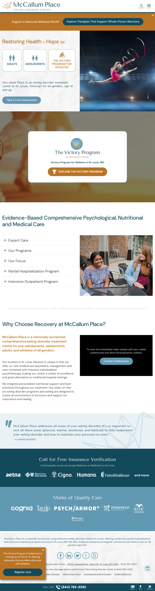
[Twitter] (77, 556)
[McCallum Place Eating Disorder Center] (47, 6)
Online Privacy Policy (72, 574)
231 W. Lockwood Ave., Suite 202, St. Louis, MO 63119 (92, 564)
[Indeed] (86, 556)
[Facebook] (61, 556)
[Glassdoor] (94, 556)
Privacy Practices (52, 574)
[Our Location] (140, 587)
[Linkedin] (69, 556)
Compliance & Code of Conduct (97, 574)
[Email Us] (133, 587)
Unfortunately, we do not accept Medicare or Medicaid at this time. (78, 465)
